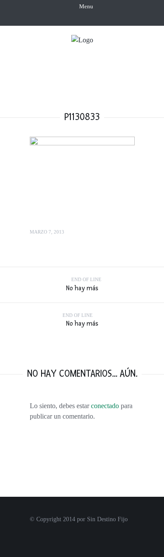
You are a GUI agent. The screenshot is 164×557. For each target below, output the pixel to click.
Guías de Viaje (104, 85)
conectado (105, 405)
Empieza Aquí (99, 52)
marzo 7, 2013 (47, 231)
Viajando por (81, 68)
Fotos (128, 68)
